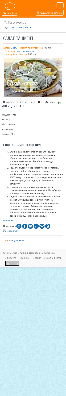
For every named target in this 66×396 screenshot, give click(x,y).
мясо (22, 240)
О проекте (10, 257)
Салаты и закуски (26, 50)
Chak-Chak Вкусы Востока (9, 9)
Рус (6, 27)
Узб (20, 27)
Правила (24, 257)
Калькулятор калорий (50, 12)
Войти (28, 27)
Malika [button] (14, 47)
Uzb (13, 27)
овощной (14, 240)
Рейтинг (36, 257)
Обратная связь (53, 257)
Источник (8, 220)
